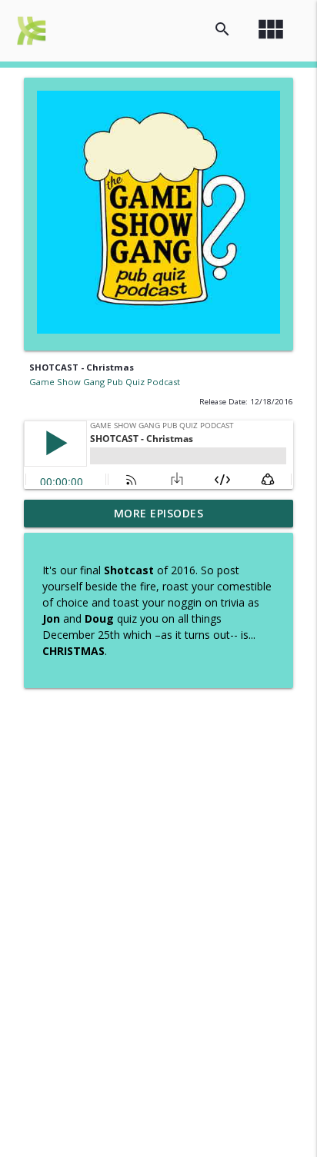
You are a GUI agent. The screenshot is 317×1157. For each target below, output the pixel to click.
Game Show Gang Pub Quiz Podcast (104, 381)
